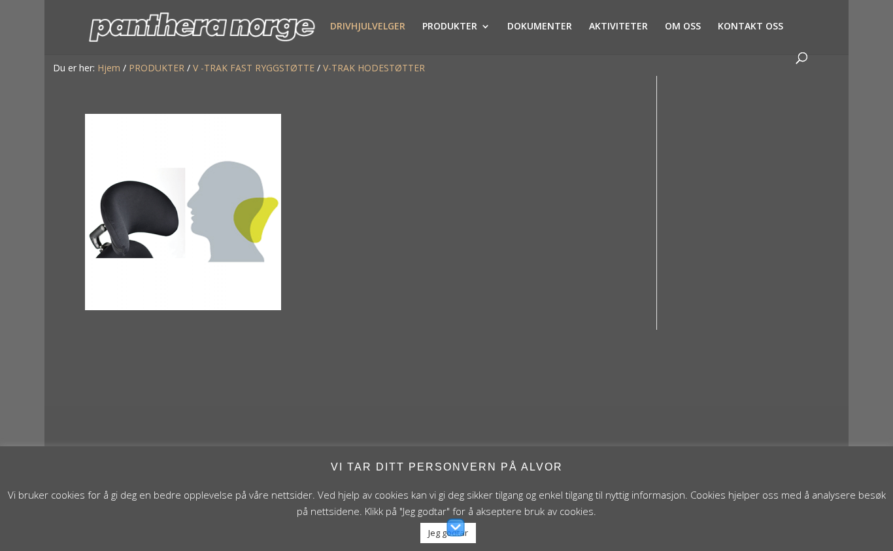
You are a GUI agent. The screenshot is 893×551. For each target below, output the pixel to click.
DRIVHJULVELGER (367, 27)
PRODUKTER (449, 27)
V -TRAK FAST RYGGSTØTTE (253, 68)
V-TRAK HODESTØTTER (374, 68)
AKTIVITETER (618, 27)
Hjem (108, 68)
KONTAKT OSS (750, 27)
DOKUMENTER (539, 27)
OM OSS (683, 27)
